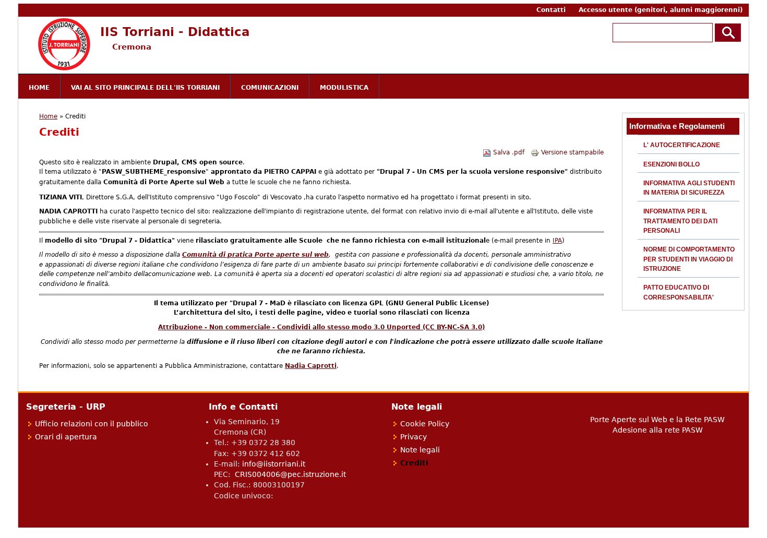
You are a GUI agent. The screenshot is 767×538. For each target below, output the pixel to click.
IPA (557, 240)
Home (39, 87)
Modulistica (344, 87)
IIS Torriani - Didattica (175, 32)
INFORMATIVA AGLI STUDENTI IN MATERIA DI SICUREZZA (689, 188)
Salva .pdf (508, 152)
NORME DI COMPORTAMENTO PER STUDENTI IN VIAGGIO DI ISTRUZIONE (689, 259)
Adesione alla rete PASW (658, 430)
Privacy (413, 437)
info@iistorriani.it (273, 464)
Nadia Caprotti (311, 365)
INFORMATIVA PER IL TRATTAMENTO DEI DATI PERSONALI (680, 221)
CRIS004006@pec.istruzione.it (290, 474)
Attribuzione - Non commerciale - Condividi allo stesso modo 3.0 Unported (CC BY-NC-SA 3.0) (321, 327)
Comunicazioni (269, 87)
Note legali (420, 450)
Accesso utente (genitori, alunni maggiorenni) (660, 10)
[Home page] (64, 68)
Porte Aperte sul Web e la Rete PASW (657, 419)
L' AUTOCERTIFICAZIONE (681, 145)
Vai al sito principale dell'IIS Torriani (145, 87)
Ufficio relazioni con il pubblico (91, 424)
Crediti (414, 463)
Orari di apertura (66, 437)
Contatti (551, 10)
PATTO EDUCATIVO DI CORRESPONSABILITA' (678, 292)
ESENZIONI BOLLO (671, 164)
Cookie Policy (424, 424)
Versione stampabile (572, 152)
